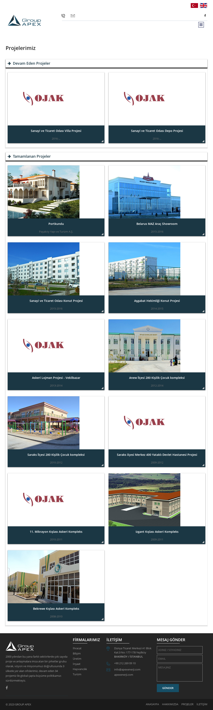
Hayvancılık (80, 669)
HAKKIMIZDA (170, 704)
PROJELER (187, 704)
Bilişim (77, 653)
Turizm (77, 674)
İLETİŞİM (202, 704)
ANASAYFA (152, 704)
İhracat (77, 648)
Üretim (77, 658)
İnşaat (76, 664)
